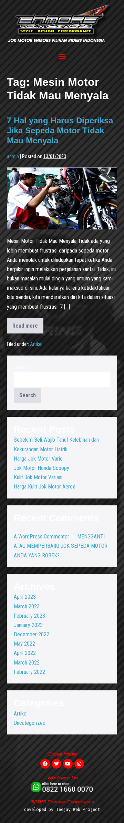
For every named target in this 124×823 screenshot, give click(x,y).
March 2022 (27, 662)
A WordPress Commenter (41, 536)
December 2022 (31, 634)
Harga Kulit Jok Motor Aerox (44, 486)
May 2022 (24, 643)
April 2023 (25, 597)
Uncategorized (29, 723)
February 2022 (29, 672)
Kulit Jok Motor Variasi (38, 477)
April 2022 (25, 653)
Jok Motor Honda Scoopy (41, 468)
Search (21, 367)
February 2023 (29, 616)
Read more (27, 323)
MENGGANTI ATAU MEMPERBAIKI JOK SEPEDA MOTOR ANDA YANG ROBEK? (60, 545)
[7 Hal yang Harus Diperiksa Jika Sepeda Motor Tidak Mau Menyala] (62, 198)
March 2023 (27, 606)
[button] (62, 56)
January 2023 (28, 625)
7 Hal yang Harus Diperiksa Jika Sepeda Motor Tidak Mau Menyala (60, 130)
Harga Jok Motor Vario (38, 458)
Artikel (36, 344)
